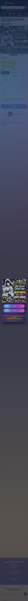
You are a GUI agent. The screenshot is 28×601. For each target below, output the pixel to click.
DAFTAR (14, 310)
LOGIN (14, 306)
